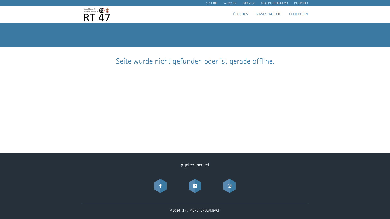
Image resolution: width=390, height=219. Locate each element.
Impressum (248, 3)
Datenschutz (230, 3)
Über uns (240, 14)
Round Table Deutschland (274, 3)
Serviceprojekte (268, 14)
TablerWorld (301, 3)
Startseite (211, 3)
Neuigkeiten (298, 14)
